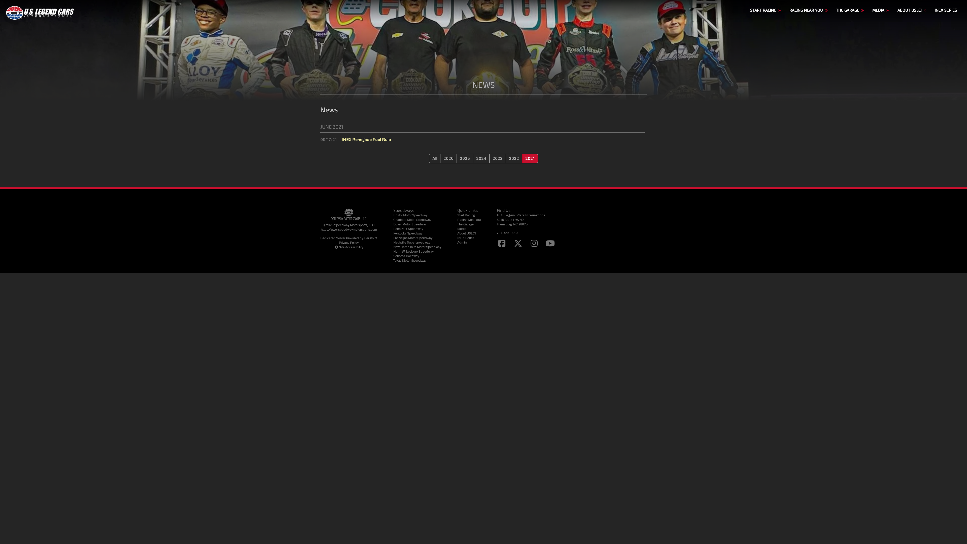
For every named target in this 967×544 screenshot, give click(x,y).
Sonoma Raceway (406, 256)
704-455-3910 (507, 233)
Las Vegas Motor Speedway (412, 238)
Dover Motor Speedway (410, 224)
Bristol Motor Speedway (410, 215)
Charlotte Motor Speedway (412, 220)
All (434, 158)
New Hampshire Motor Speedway (417, 247)
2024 (481, 158)
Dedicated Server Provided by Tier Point (348, 238)
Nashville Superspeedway (411, 242)
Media (461, 229)
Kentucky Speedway (407, 233)
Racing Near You (469, 220)
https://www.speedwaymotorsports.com (349, 229)
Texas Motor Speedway (409, 260)
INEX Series (465, 238)
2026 (448, 158)
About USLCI (466, 233)
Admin (462, 242)
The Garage (465, 224)
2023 (498, 158)
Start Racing (466, 215)
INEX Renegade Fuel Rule (366, 139)
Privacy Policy (349, 243)
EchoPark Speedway (408, 229)
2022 (514, 158)
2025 (465, 158)
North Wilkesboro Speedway (413, 251)
